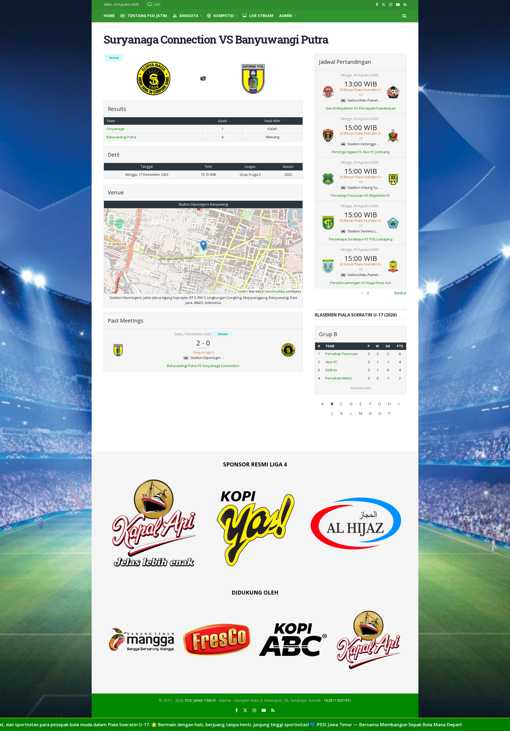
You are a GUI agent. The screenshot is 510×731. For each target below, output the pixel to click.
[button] (322, 403)
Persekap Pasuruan (341, 353)
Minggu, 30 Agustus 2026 (359, 75)
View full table (360, 388)
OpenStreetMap (275, 291)
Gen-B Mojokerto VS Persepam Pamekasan (361, 108)
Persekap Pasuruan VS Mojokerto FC (360, 195)
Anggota (188, 15)
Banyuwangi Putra (121, 137)
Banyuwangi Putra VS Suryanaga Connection (203, 365)
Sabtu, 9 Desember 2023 (193, 334)
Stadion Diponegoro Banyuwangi (203, 204)
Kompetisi (224, 15)
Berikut (400, 292)
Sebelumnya (325, 292)
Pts (400, 346)
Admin (285, 15)
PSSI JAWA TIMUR (200, 700)
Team (329, 346)
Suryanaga (115, 128)
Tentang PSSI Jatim (147, 15)
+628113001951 (337, 700)
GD (387, 346)
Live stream (261, 15)
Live (156, 4)
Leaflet (242, 291)
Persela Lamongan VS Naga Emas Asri (360, 282)
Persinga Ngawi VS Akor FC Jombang (360, 151)
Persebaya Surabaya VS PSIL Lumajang (360, 239)
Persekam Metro (338, 378)
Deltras (331, 369)
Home (109, 15)
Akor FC (331, 362)
